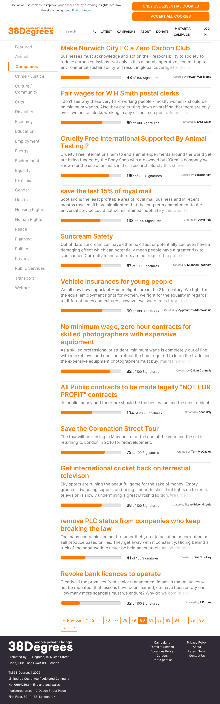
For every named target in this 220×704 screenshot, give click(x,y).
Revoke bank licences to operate (111, 574)
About (146, 31)
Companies (26, 66)
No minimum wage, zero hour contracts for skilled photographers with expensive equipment (126, 334)
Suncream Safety (87, 236)
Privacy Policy (197, 642)
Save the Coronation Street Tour (110, 428)
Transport (24, 278)
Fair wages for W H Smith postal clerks (120, 93)
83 (168, 620)
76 (107, 620)
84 (177, 620)
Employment (27, 141)
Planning (23, 239)
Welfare (22, 287)
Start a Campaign (182, 31)
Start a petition (162, 660)
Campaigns (126, 31)
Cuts (19, 102)
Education (24, 131)
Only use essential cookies (171, 6)
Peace (21, 229)
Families (23, 180)
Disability (24, 111)
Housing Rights (29, 209)
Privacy (22, 258)
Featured (23, 47)
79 (133, 620)
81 (151, 620)
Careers (162, 655)
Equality (23, 170)
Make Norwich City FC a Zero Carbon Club (125, 48)
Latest (106, 31)
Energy (22, 150)
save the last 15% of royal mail (106, 191)
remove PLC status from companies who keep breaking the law (131, 524)
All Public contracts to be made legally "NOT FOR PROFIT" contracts (136, 390)
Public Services (30, 268)
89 (192, 620)
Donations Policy (162, 651)
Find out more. (82, 10)
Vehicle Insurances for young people (117, 281)
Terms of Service (162, 647)
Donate (162, 31)
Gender (22, 190)
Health (21, 199)
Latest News (197, 651)
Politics (22, 248)
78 (125, 620)
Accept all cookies (171, 16)
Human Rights (28, 219)
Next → (69, 627)
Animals (23, 56)
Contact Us (197, 655)
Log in (206, 31)
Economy (24, 121)
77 (116, 620)
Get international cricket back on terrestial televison (125, 471)
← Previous (72, 620)
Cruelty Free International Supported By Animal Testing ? (133, 142)
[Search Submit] (94, 31)
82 (159, 620)
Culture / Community (26, 89)
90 (201, 620)
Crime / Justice (29, 76)
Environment (27, 160)
